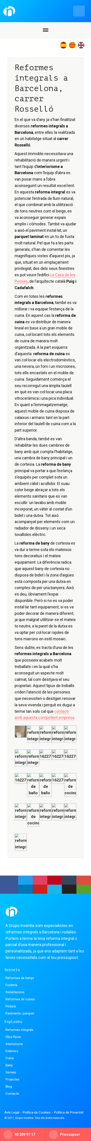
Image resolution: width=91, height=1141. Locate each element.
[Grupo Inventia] (44, 11)
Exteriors (12, 1051)
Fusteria (11, 985)
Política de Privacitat (68, 1112)
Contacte (12, 1094)
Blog (9, 1086)
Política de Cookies (37, 1112)
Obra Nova (13, 1037)
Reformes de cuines (20, 999)
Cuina (10, 1058)
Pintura (11, 1006)
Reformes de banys (20, 978)
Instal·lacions (15, 992)
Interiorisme (14, 1044)
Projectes (12, 1079)
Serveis (11, 1072)
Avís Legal (11, 1112)
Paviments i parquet (20, 1013)
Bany (9, 1065)
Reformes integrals (19, 1030)
